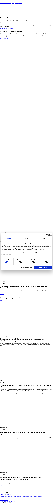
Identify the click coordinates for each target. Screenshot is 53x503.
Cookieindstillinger (11, 501)
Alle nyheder (2, 300)
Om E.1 (9, 3)
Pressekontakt (10, 496)
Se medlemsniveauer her (5, 38)
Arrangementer (19, 3)
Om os (6, 3)
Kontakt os (2, 498)
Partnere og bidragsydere (24, 496)
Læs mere (2, 294)
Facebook (2, 500)
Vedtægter (40, 496)
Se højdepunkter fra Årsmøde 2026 (7, 28)
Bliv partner (2, 3)
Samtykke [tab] (9, 238)
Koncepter (14, 3)
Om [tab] (44, 238)
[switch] (20, 262)
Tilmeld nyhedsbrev (33, 496)
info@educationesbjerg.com (5, 494)
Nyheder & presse (3, 496)
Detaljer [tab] (26, 238)
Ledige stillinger (8, 498)
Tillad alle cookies (43, 267)
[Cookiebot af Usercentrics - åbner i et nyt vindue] (46, 235)
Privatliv (1, 501)
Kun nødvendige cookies (26, 267)
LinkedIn (6, 500)
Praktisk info (16, 496)
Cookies (5, 501)
